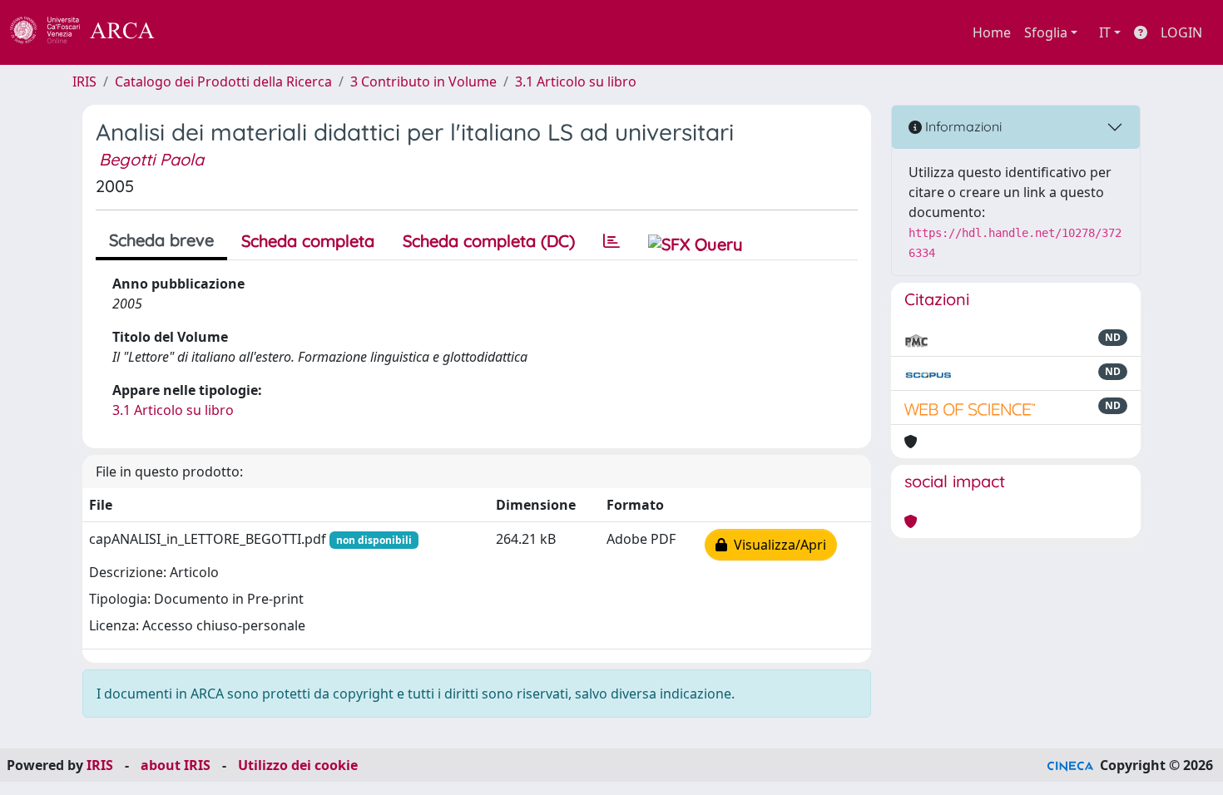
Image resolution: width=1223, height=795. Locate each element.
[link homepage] (91, 32)
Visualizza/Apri (776, 545)
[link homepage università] (199, 32)
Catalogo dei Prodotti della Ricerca (223, 81)
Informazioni (962, 126)
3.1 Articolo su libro (575, 81)
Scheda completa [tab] (307, 240)
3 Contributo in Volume (423, 81)
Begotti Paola (151, 159)
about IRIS (175, 765)
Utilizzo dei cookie (298, 765)
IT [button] (1105, 32)
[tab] (611, 241)
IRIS (84, 81)
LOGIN (1181, 32)
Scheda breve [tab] (161, 240)
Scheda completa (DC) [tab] (489, 240)
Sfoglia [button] (1045, 32)
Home (992, 32)
